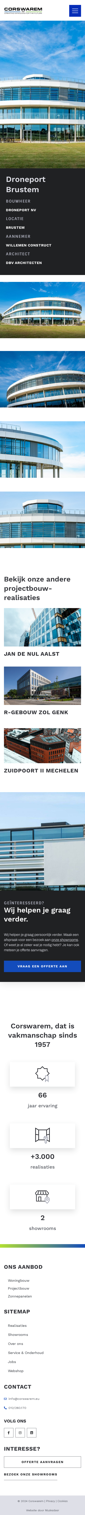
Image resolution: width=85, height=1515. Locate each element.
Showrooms (18, 1335)
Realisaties (17, 1325)
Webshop (16, 1371)
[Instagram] (20, 1432)
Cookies (63, 1501)
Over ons (15, 1344)
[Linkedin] (31, 1432)
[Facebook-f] (8, 1432)
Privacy (50, 1501)
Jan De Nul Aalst (32, 654)
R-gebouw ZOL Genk (36, 712)
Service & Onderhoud (26, 1353)
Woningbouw (18, 1280)
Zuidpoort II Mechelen (41, 770)
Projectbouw (18, 1288)
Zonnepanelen (20, 1296)
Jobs (12, 1362)
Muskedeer (52, 1510)
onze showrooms (64, 940)
